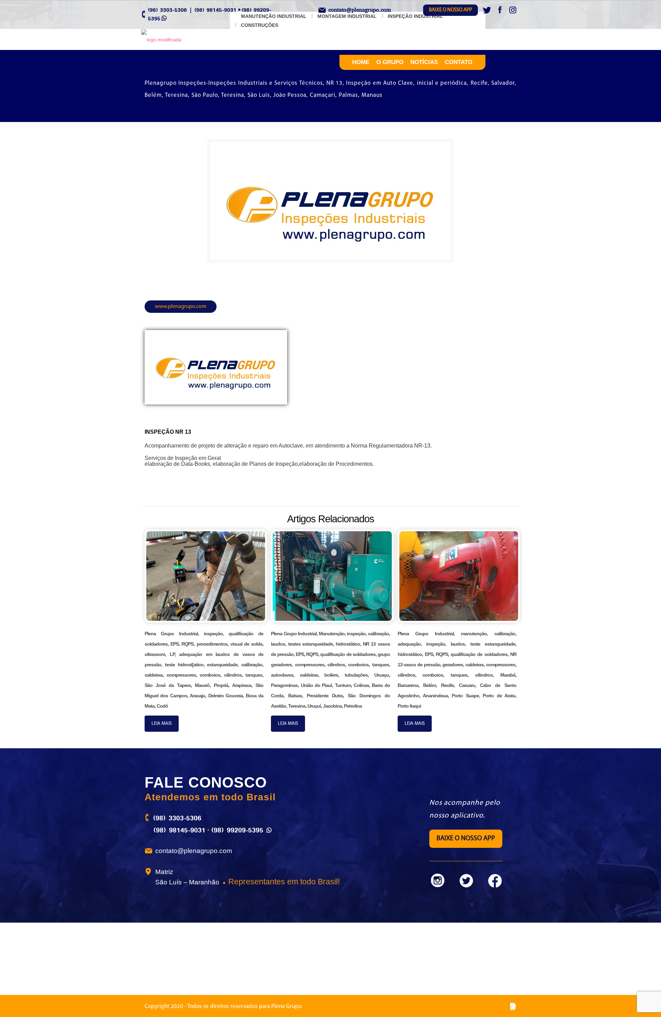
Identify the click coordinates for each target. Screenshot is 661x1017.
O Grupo (389, 62)
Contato (458, 62)
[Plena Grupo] (161, 39)
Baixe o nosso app (450, 10)
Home (360, 62)
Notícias (424, 62)
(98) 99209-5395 (237, 829)
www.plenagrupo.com (180, 306)
